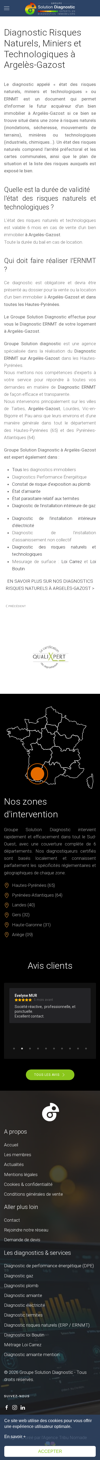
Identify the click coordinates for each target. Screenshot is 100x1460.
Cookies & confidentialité (28, 1184)
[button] (6, 8)
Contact (12, 1220)
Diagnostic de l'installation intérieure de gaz (53, 505)
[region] (50, 657)
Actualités (14, 1164)
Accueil (11, 1144)
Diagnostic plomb (21, 1285)
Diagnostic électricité (24, 1305)
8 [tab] (70, 1048)
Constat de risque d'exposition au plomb (51, 484)
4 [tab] (38, 1048)
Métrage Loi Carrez (22, 1344)
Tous (17, 469)
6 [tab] (54, 1048)
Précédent (17, 606)
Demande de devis (22, 1239)
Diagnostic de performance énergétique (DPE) (49, 1265)
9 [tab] (78, 1048)
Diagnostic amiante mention (31, 1354)
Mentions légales (21, 1174)
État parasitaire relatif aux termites (45, 498)
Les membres (17, 1154)
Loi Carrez (71, 561)
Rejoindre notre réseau (26, 1230)
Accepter (50, 1451)
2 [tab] (22, 1048)
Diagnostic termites (23, 1315)
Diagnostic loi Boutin (24, 1335)
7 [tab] (62, 1048)
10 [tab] (86, 1048)
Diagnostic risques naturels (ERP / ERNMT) (47, 1325)
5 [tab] (46, 1048)
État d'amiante (26, 491)
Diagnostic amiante (23, 1295)
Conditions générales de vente (33, 1194)
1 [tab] (14, 1048)
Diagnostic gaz (18, 1275)
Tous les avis (46, 1075)
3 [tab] (30, 1048)
